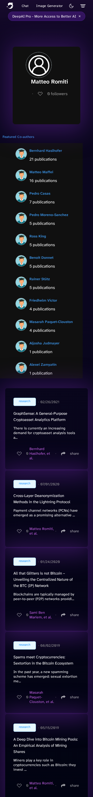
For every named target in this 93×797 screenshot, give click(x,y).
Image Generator (49, 6)
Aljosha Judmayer (44, 343)
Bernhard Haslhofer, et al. (39, 453)
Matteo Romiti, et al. (41, 531)
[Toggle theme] (71, 6)
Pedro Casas (39, 193)
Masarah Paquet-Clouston (51, 321)
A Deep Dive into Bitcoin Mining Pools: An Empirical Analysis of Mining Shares (45, 745)
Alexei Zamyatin (43, 364)
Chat (25, 6)
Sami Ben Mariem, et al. (40, 614)
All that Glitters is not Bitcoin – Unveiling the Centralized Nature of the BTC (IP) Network (43, 579)
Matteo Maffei (41, 172)
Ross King (37, 236)
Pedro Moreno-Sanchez (48, 214)
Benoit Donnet (41, 257)
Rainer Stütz (39, 279)
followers (57, 93)
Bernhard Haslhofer (45, 150)
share (74, 453)
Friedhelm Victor (43, 300)
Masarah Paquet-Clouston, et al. (41, 697)
